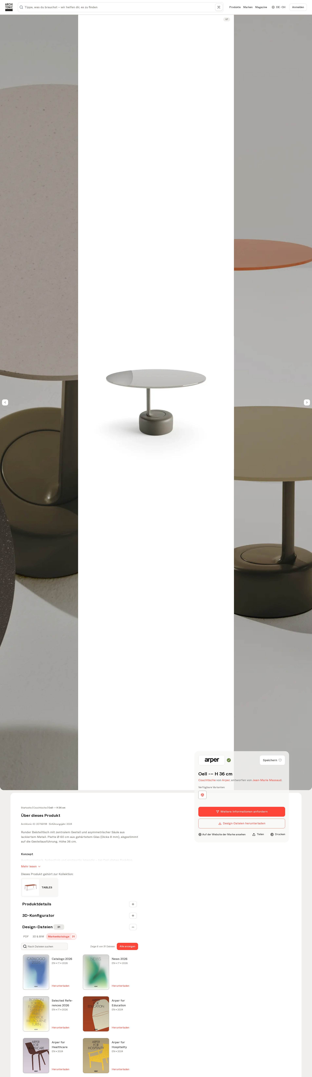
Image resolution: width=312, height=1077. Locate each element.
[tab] (25, 936)
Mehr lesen (29, 866)
